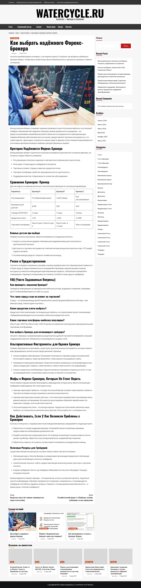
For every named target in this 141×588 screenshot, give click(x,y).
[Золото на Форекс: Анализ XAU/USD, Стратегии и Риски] (45, 556)
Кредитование (103, 221)
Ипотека (69, 27)
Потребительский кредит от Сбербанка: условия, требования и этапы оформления (75, 497)
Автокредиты (103, 167)
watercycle (14, 574)
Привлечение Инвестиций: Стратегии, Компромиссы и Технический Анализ (112, 82)
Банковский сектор (24, 27)
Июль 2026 (102, 124)
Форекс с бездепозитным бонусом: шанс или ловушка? (50, 534)
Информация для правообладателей (29, 2)
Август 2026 (102, 120)
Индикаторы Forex (105, 204)
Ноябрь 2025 (102, 137)
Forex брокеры (14, 38)
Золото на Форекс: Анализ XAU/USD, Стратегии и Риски (111, 69)
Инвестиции (51, 27)
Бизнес (38, 27)
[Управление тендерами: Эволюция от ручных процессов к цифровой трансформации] (120, 556)
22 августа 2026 (22, 574)
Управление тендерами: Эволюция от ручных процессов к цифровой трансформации (112, 89)
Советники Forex (104, 233)
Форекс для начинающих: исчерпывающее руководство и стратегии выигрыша (114, 75)
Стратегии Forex (104, 242)
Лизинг (60, 27)
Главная (11, 2)
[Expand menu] (13, 27)
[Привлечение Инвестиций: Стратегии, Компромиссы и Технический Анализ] (95, 556)
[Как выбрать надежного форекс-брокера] (22, 522)
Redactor (14, 53)
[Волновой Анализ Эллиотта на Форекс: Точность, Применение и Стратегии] (20, 556)
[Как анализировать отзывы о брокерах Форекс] (80, 522)
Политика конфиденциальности (67, 2)
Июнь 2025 (102, 141)
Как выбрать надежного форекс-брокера (19, 534)
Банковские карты (105, 175)
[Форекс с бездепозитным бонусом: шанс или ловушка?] (51, 522)
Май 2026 (101, 133)
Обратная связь (49, 2)
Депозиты (101, 192)
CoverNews (79, 585)
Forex (10, 27)
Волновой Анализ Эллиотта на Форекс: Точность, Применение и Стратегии (112, 62)
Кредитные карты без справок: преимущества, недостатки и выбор (27, 497)
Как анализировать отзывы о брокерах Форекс (79, 534)
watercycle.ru (70, 13)
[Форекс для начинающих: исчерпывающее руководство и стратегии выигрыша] (70, 556)
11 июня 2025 (23, 53)
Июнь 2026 (102, 128)
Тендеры (101, 250)
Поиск (99, 38)
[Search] (131, 26)
